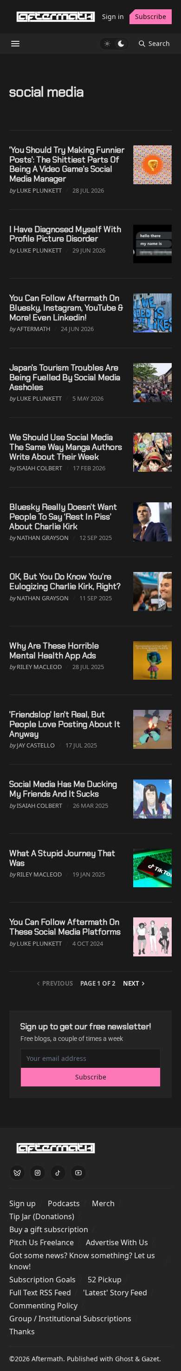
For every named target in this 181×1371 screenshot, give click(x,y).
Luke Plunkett (39, 190)
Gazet (150, 1358)
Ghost (124, 1358)
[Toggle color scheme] (114, 43)
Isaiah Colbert (39, 468)
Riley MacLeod (39, 667)
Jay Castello (36, 745)
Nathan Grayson (43, 537)
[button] (22, 1203)
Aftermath (33, 329)
